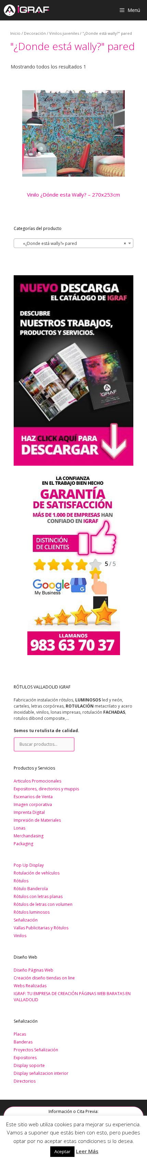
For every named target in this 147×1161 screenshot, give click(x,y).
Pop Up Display (29, 865)
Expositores (25, 1058)
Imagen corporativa (33, 804)
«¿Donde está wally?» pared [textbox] (71, 243)
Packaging (23, 844)
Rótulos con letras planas (38, 896)
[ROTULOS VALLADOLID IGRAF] (26, 10)
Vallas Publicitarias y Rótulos (41, 928)
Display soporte (29, 1065)
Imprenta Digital (29, 812)
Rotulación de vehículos (36, 873)
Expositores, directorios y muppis (46, 789)
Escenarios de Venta (33, 797)
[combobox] (73, 243)
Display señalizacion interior (41, 1073)
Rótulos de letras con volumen (43, 904)
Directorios (25, 1081)
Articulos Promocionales (37, 781)
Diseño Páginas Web (33, 970)
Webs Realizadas (30, 986)
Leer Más (87, 1151)
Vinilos (20, 936)
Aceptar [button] (62, 1151)
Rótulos (21, 881)
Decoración (35, 33)
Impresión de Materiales (37, 820)
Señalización (26, 920)
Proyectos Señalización (36, 1050)
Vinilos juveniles (64, 33)
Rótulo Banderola (31, 889)
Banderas (23, 1042)
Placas (20, 1034)
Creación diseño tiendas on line (44, 978)
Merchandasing (28, 836)
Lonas (19, 828)
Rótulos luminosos (32, 912)
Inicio (15, 33)
